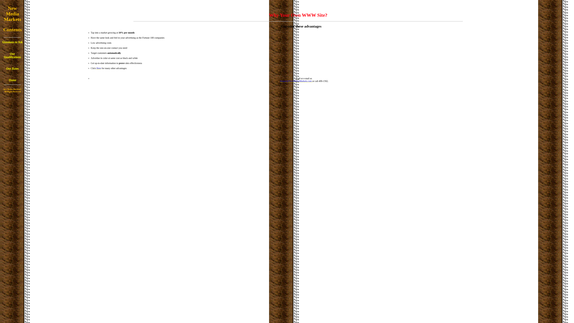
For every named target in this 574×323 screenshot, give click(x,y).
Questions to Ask (12, 42)
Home (12, 79)
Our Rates (12, 68)
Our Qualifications (12, 55)
